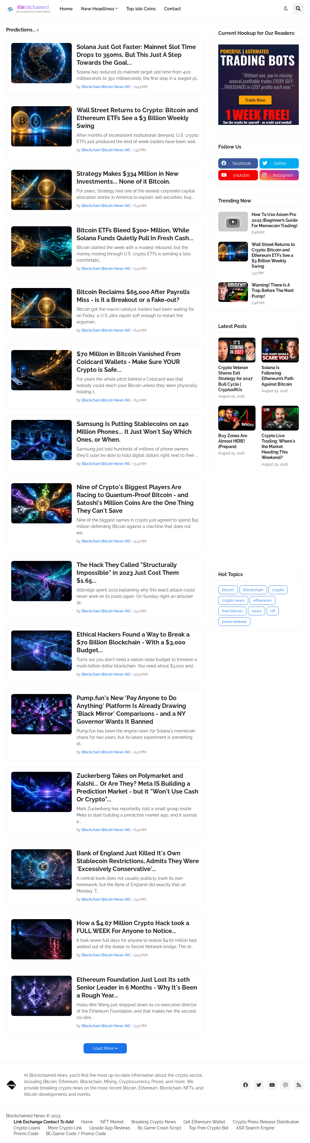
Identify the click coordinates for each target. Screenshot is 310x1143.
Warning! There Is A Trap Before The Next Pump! (273, 290)
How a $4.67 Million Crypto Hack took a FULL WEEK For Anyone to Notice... (133, 927)
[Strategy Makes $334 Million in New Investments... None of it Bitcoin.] (41, 190)
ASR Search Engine (255, 1127)
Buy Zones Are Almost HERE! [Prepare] (232, 441)
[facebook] (245, 1085)
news (257, 611)
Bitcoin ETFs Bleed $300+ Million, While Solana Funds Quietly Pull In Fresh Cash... (135, 234)
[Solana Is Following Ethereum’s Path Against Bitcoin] (280, 350)
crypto (278, 590)
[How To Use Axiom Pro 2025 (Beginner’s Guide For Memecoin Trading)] (233, 221)
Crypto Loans (27, 1127)
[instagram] (285, 1085)
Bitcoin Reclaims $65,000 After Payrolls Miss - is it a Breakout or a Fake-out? (133, 295)
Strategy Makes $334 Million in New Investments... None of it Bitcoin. (127, 177)
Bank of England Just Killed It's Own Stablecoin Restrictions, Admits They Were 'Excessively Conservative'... (138, 861)
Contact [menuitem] (172, 8)
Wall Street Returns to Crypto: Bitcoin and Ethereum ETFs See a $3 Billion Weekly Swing (137, 117)
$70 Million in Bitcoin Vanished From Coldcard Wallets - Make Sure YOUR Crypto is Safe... (129, 361)
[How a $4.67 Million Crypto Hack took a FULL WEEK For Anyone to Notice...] (41, 939)
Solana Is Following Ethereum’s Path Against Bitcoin (277, 376)
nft (272, 611)
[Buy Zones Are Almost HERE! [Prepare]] (237, 418)
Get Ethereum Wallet (204, 1121)
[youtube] (272, 1085)
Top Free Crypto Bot (209, 1127)
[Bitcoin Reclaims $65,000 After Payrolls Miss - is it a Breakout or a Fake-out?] (41, 308)
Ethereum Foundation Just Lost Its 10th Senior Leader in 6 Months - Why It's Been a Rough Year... (137, 987)
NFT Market (112, 1121)
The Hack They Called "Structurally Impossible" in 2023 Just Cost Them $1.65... (128, 572)
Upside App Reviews (109, 1127)
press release (234, 621)
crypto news (233, 600)
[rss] (299, 1085)
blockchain (253, 590)
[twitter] (259, 1085)
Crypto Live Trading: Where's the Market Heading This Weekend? (278, 446)
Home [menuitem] (66, 8)
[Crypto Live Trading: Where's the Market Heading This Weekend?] (280, 418)
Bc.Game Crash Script (159, 1127)
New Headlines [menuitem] (97, 8)
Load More (103, 1048)
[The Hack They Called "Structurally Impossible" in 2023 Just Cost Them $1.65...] (41, 581)
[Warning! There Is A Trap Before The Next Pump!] (233, 292)
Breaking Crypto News (153, 1121)
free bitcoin (232, 611)
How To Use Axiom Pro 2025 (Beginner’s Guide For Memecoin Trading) (275, 220)
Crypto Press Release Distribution (266, 1121)
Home (87, 1121)
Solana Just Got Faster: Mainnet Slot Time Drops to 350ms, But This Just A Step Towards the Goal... (136, 54)
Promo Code (26, 1133)
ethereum (262, 600)
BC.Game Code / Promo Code (76, 1133)
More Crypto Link (65, 1127)
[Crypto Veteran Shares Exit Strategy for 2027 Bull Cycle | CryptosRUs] (237, 350)
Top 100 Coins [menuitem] (141, 8)
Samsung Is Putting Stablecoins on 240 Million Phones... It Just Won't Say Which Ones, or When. (134, 431)
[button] (285, 9)
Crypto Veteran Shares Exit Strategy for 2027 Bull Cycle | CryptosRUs (235, 378)
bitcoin (228, 590)
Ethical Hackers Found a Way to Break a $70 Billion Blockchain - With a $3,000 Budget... (133, 642)
